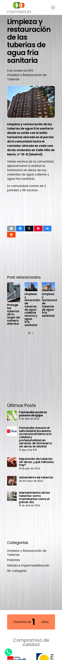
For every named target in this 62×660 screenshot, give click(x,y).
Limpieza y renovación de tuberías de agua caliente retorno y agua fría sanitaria (32, 309)
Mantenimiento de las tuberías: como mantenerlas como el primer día (34, 497)
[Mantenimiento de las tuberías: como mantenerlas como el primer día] (12, 496)
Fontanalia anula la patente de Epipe (33, 413)
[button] (53, 7)
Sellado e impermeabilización (28, 565)
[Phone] (8, 652)
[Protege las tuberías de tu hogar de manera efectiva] (13, 292)
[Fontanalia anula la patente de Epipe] (12, 415)
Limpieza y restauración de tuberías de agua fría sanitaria (51, 305)
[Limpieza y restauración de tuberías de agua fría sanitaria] (48, 286)
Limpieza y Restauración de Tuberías (26, 553)
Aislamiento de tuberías (36, 477)
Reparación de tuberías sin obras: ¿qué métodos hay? (36, 462)
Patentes (13, 560)
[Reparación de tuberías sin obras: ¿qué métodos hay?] (12, 462)
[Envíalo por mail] (11, 228)
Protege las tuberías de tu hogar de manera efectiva (13, 314)
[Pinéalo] (38, 228)
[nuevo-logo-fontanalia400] (19, 7)
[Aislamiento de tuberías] (12, 481)
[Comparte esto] (20, 228)
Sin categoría (16, 571)
